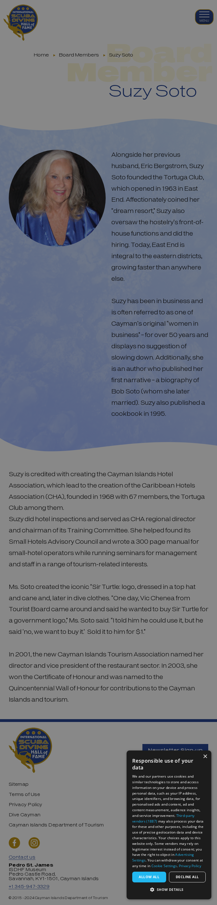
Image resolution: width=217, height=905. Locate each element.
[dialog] (169, 824)
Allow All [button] (149, 876)
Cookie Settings (164, 865)
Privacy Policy (190, 865)
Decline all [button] (187, 876)
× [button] (205, 756)
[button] (169, 890)
